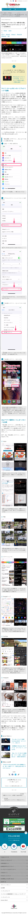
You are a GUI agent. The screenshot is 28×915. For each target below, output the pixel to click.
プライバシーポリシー (6, 884)
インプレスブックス (5, 897)
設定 (9, 36)
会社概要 (3, 887)
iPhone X (13, 34)
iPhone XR (19, 34)
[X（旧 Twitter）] (10, 1)
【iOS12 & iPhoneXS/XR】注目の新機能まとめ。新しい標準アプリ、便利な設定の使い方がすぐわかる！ (14, 766)
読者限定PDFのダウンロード (7, 866)
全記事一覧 (3, 881)
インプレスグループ (5, 890)
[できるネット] (1, 13)
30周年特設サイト (5, 863)
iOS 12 (2, 34)
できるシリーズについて (6, 860)
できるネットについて (23, 1)
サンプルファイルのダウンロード (8, 869)
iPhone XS (3, 36)
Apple (5, 12)
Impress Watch (4, 900)
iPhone (9, 12)
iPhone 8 (8, 34)
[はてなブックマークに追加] (15, 774)
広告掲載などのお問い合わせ (7, 878)
